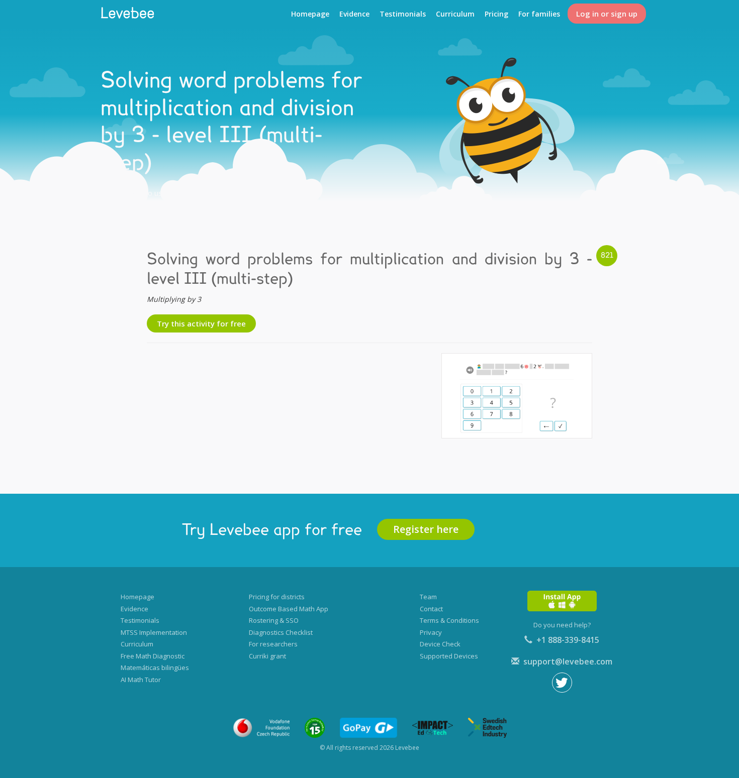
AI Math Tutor (141, 679)
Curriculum (455, 14)
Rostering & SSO (274, 620)
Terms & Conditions (449, 620)
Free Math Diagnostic (152, 655)
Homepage (310, 14)
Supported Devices (449, 655)
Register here (425, 529)
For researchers (273, 643)
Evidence (354, 14)
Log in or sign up (606, 14)
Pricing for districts (277, 596)
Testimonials (403, 14)
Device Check (440, 643)
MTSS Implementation (154, 632)
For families (539, 14)
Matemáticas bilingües (155, 667)
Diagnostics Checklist (281, 632)
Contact (431, 608)
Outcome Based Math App (288, 608)
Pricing (496, 14)
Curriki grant (267, 655)
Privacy (431, 632)
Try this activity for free (201, 323)
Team (428, 596)
